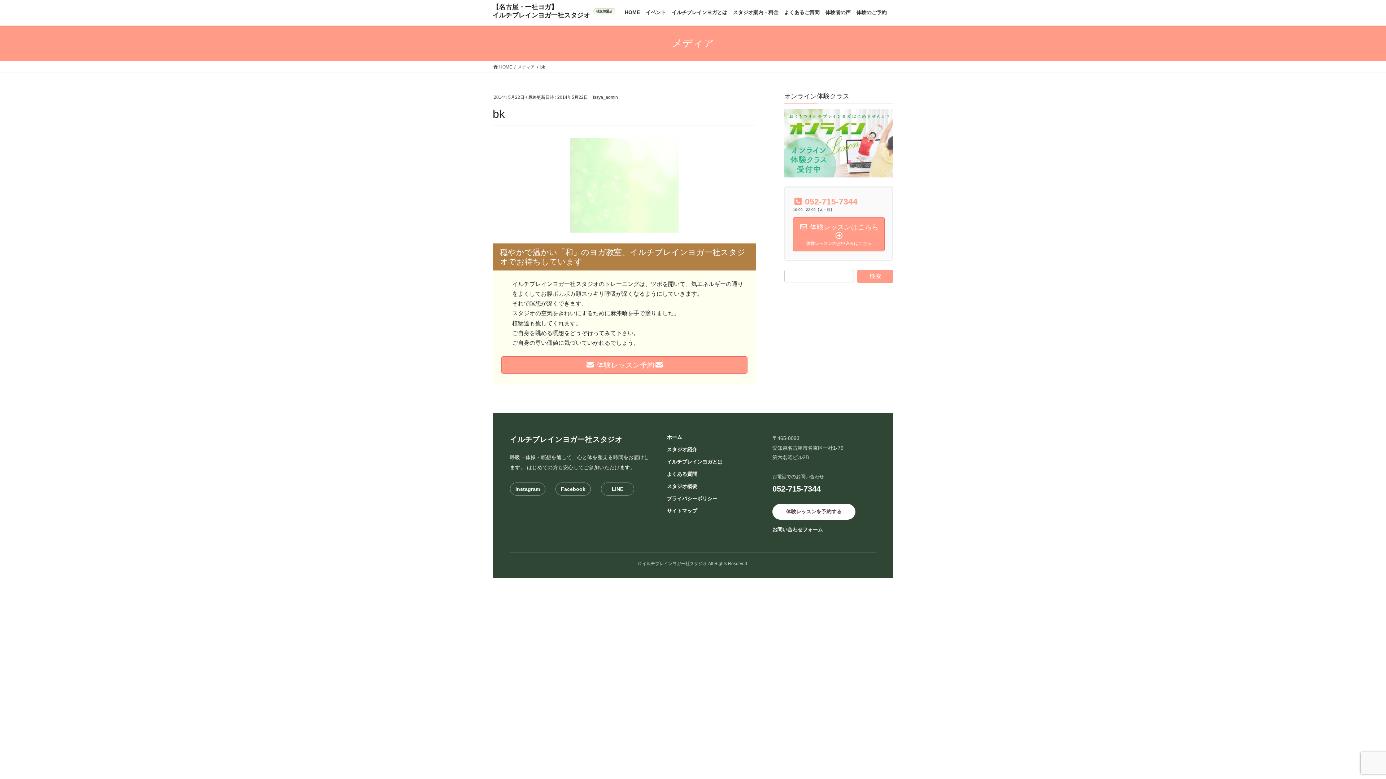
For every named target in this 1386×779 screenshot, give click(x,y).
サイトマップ (682, 511)
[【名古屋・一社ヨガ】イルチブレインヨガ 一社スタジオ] (554, 11)
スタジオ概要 (682, 486)
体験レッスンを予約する (814, 511)
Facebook (573, 489)
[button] (624, 185)
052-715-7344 (796, 488)
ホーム (674, 437)
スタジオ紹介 (682, 449)
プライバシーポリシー (692, 498)
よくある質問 (682, 474)
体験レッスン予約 (624, 365)
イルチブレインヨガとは (695, 462)
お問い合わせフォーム (797, 529)
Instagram (527, 489)
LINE (617, 489)
